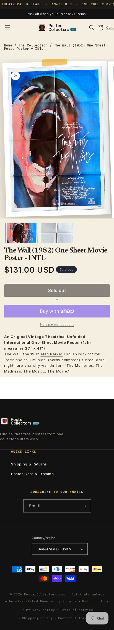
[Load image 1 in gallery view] (22, 233)
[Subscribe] (85, 505)
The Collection (33, 45)
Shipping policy (37, 618)
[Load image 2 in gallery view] (57, 233)
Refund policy (95, 601)
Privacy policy (40, 610)
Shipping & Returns (29, 464)
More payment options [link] (57, 324)
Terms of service (76, 610)
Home (8, 45)
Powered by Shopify (58, 601)
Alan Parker (51, 354)
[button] (8, 28)
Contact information (77, 618)
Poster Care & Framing (32, 474)
